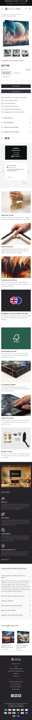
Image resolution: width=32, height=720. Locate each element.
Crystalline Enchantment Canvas (8, 16)
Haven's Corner (16, 663)
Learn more (4, 559)
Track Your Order (16, 684)
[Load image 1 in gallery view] (7, 53)
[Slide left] (1, 53)
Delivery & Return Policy (16, 681)
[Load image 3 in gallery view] (25, 53)
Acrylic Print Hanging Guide (16, 671)
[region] (16, 171)
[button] (2, 9)
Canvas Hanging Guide (16, 668)
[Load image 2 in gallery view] (16, 53)
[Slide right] (30, 53)
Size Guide (28, 69)
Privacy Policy (16, 689)
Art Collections (4, 14)
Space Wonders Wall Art (16, 14)
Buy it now (16, 91)
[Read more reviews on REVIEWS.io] (16, 157)
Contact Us (16, 676)
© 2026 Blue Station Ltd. (11, 703)
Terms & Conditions (16, 686)
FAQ (16, 666)
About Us (16, 673)
